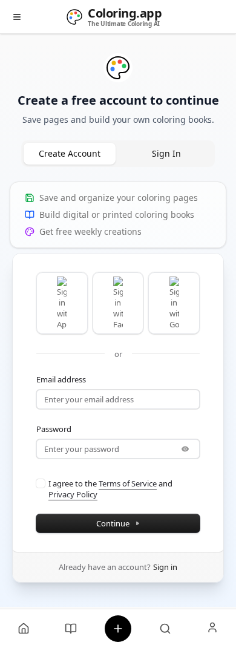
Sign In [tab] (166, 153)
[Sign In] (212, 628)
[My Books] (70, 628)
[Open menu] (17, 17)
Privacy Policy (72, 494)
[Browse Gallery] (165, 628)
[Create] (118, 628)
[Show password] (185, 449)
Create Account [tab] (69, 153)
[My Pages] (23, 628)
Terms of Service (128, 483)
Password (53, 429)
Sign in (165, 566)
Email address (61, 379)
